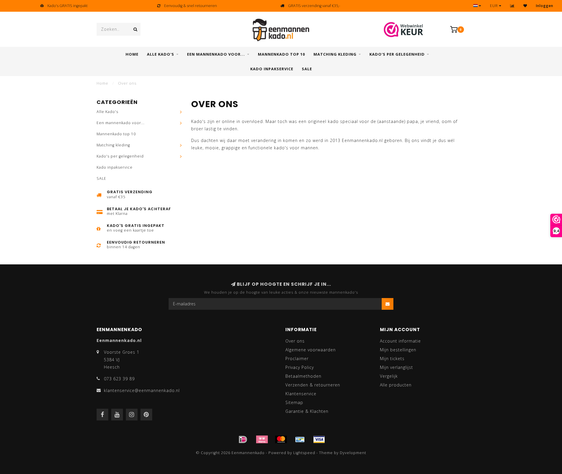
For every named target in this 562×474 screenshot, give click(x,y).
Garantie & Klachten (306, 411)
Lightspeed (304, 452)
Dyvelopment (353, 452)
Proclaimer (297, 358)
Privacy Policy (299, 367)
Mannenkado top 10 (281, 54)
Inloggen (544, 5)
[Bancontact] (300, 439)
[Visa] (319, 439)
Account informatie (400, 341)
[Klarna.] (262, 439)
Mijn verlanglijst (396, 367)
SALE (307, 68)
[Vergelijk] (512, 5)
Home (132, 54)
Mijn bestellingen (398, 349)
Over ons (295, 341)
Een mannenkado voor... (216, 54)
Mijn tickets (392, 358)
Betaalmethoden (303, 376)
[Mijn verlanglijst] (525, 5)
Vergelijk (389, 376)
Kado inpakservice (271, 68)
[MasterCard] (281, 439)
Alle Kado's (160, 54)
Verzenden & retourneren (312, 385)
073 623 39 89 (119, 378)
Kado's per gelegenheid (397, 54)
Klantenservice (300, 393)
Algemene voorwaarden (310, 349)
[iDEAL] (243, 439)
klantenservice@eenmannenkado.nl (142, 390)
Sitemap (294, 402)
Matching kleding (335, 54)
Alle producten (396, 385)
